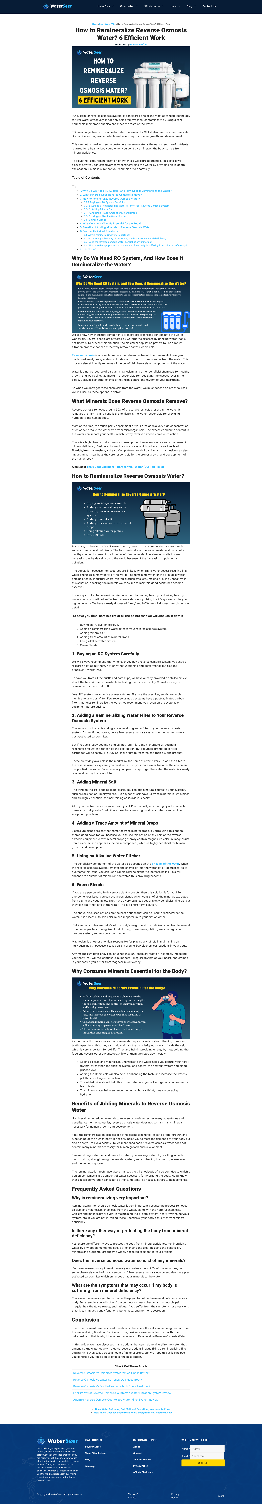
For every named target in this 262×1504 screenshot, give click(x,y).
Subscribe (203, 1462)
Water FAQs (110, 24)
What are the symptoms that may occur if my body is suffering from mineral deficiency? (138, 245)
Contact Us (209, 6)
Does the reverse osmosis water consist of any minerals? (120, 241)
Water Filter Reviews (95, 1453)
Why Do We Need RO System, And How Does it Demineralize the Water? (127, 190)
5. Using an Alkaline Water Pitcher (107, 216)
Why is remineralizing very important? (109, 235)
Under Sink (103, 6)
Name (186, 1448)
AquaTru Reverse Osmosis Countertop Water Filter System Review (115, 1399)
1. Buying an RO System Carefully (106, 202)
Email (186, 1456)
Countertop (127, 6)
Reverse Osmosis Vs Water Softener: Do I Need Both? (107, 1379)
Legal (221, 1495)
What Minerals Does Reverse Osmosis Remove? (112, 194)
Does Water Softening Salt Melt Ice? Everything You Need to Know (133, 1409)
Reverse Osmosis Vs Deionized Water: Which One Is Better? (111, 1373)
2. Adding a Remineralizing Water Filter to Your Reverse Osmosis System (129, 205)
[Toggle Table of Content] (74, 186)
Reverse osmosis (83, 355)
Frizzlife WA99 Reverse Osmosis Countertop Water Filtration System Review (122, 1393)
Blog (189, 6)
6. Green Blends (97, 219)
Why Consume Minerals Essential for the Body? (112, 223)
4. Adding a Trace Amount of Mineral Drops (113, 212)
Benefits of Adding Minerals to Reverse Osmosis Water (117, 227)
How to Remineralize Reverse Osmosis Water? (111, 198)
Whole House (152, 6)
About (136, 1446)
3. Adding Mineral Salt (101, 209)
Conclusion (89, 249)
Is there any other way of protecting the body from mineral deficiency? (127, 238)
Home (94, 24)
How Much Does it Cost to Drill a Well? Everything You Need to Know (133, 1412)
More (173, 6)
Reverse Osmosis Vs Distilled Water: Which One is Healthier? (111, 1386)
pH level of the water (165, 863)
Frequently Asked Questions (100, 231)
